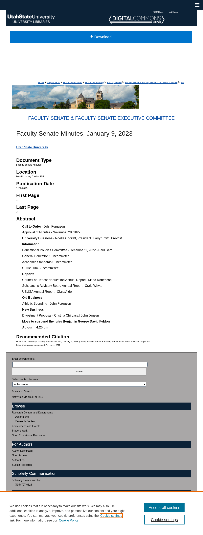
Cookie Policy (69, 520)
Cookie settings (111, 515)
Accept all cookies (164, 507)
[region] (101, 513)
